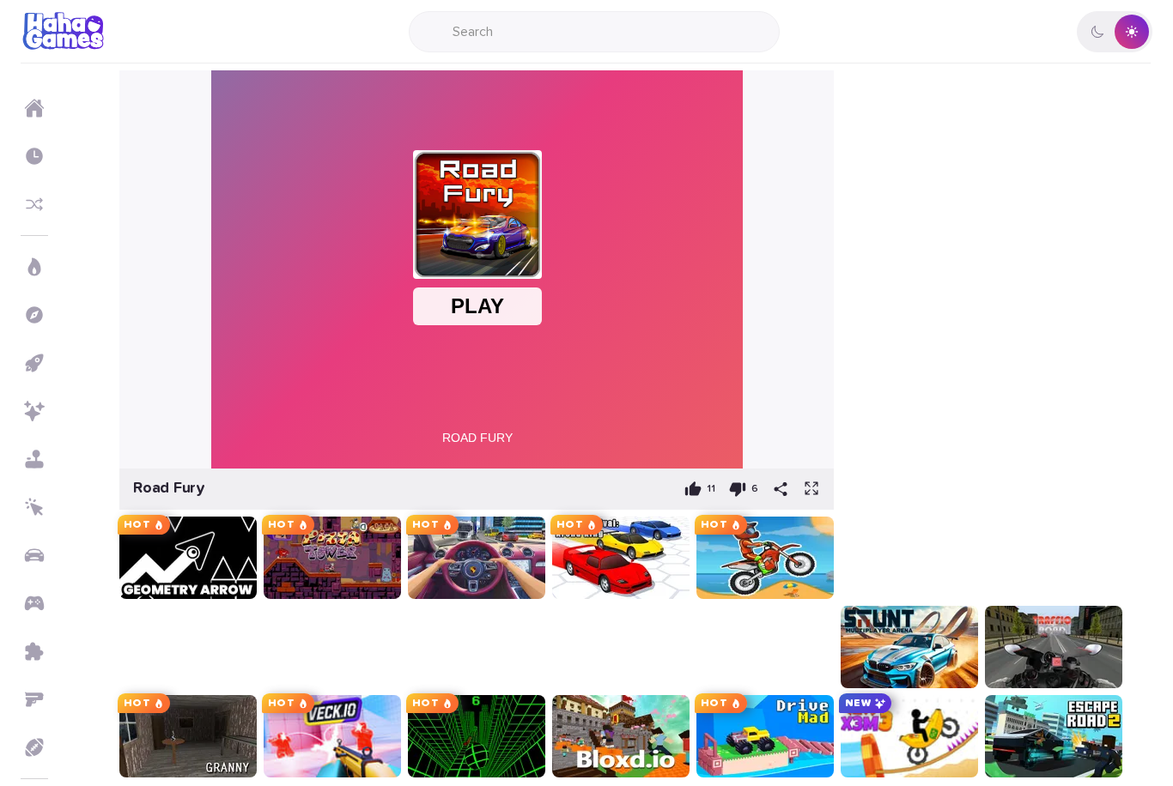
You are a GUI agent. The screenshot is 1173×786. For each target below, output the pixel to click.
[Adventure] (34, 315)
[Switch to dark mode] (1115, 31)
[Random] (34, 204)
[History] (34, 156)
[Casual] (34, 459)
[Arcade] (34, 363)
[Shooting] (34, 699)
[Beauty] (34, 411)
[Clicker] (34, 507)
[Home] (34, 108)
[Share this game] (780, 489)
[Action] (34, 267)
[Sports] (34, 747)
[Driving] (34, 555)
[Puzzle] (34, 651)
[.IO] (34, 603)
